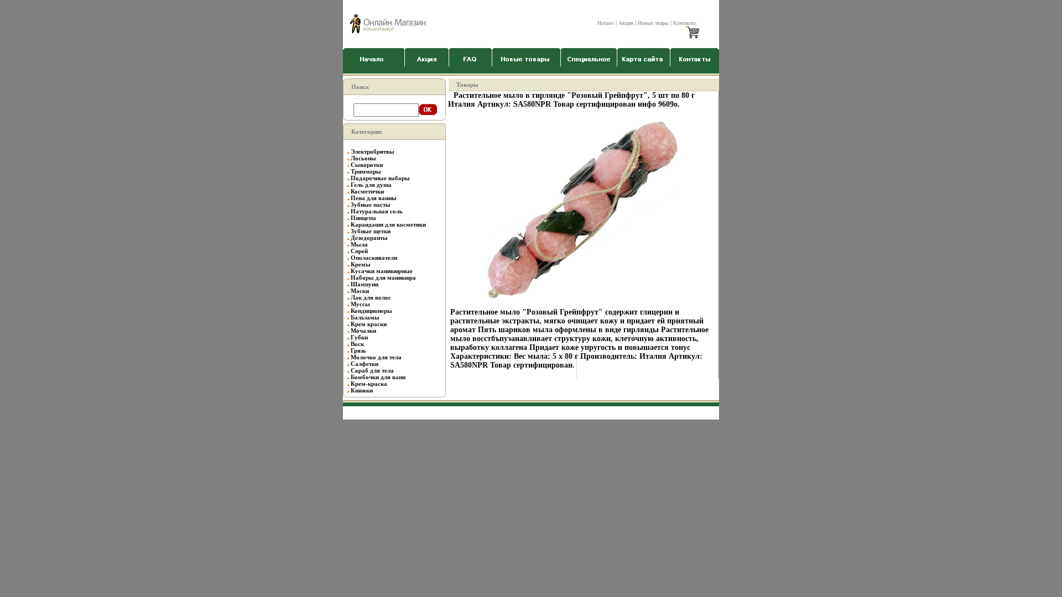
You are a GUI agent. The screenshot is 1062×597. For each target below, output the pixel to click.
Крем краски (369, 324)
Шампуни (364, 284)
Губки (359, 337)
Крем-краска (369, 383)
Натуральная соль (377, 211)
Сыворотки (367, 164)
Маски (360, 290)
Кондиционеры (371, 310)
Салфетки (364, 363)
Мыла (359, 244)
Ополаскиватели (374, 257)
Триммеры (366, 171)
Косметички (367, 191)
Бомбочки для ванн (378, 377)
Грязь (358, 350)
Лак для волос (371, 297)
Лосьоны (363, 158)
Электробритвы (372, 151)
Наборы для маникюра (383, 277)
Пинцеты (363, 217)
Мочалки (363, 330)
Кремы (361, 264)
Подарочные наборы (380, 178)
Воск (357, 344)
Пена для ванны (374, 198)
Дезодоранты (369, 237)
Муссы (360, 304)
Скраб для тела (372, 370)
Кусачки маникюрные (382, 271)
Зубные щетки (371, 231)
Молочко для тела (376, 357)
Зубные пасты (371, 204)
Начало (605, 23)
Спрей (359, 251)
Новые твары (653, 23)
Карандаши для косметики (388, 224)
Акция (625, 23)
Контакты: (685, 23)
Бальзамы (365, 317)
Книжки (362, 390)
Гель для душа (371, 184)
